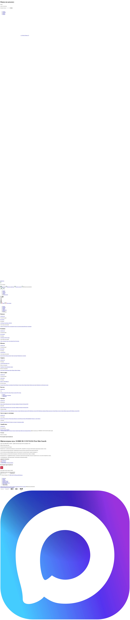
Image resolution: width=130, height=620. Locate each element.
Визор (1, 355)
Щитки (16, 370)
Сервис (3, 293)
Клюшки (3, 307)
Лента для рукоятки (9, 341)
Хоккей (3, 290)
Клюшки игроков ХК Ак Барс (5, 392)
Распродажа (4, 311)
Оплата (3, 13)
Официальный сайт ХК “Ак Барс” (6, 486)
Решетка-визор (8, 355)
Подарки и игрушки (13, 422)
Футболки (21, 407)
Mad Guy (2, 381)
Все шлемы (2, 348)
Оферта (13, 487)
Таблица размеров (10, 462)
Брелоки (1, 422)
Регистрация (9, 303)
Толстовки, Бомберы (15, 407)
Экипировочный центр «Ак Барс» (6, 430)
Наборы (19, 370)
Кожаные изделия (17, 418)
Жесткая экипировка (24, 430)
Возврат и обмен (5, 481)
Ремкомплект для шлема (22, 355)
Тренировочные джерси (9, 366)
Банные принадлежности (4, 418)
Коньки (3, 306)
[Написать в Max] (65, 619)
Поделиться (4, 461)
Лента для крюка (3, 341)
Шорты (13, 370)
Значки (5, 422)
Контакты (4, 478)
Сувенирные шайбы (20, 422)
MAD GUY (7, 363)
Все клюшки (2, 334)
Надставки (17, 341)
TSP (4, 381)
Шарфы (8, 429)
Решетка (4, 355)
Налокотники (7, 370)
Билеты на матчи (23, 486)
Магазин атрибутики (16, 486)
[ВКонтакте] (29, 35)
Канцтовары (11, 418)
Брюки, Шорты (3, 407)
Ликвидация (5, 294)
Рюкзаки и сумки (35, 418)
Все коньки (2, 319)
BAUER (3, 363)
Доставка (4, 12)
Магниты (7, 422)
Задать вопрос (5, 484)
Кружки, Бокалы (23, 418)
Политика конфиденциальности (6, 487)
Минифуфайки (28, 418)
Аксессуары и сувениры (6, 395)
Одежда (3, 291)
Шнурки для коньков (27, 326)
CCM (1, 337)
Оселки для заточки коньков (19, 326)
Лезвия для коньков (3, 326)
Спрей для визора (14, 355)
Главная (3, 11)
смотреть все (2, 316)
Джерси (5, 429)
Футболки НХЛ (25, 407)
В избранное (4, 460)
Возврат (3, 14)
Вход (3, 303)
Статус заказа (4, 483)
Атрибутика (4, 396)
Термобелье (2, 366)
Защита (3, 309)
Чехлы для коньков (10, 326)
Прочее (39, 418)
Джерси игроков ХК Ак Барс (16, 392)
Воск (14, 341)
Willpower (7, 381)
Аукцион (4, 292)
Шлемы (3, 308)
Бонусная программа (6, 482)
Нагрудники (2, 370)
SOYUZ (6, 337)
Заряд (8, 337)
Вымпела (2, 429)
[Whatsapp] (65, 164)
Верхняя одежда (8, 407)
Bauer (3, 337)
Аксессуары (2, 378)
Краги (11, 370)
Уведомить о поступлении (5, 459)
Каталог (13, 430)
